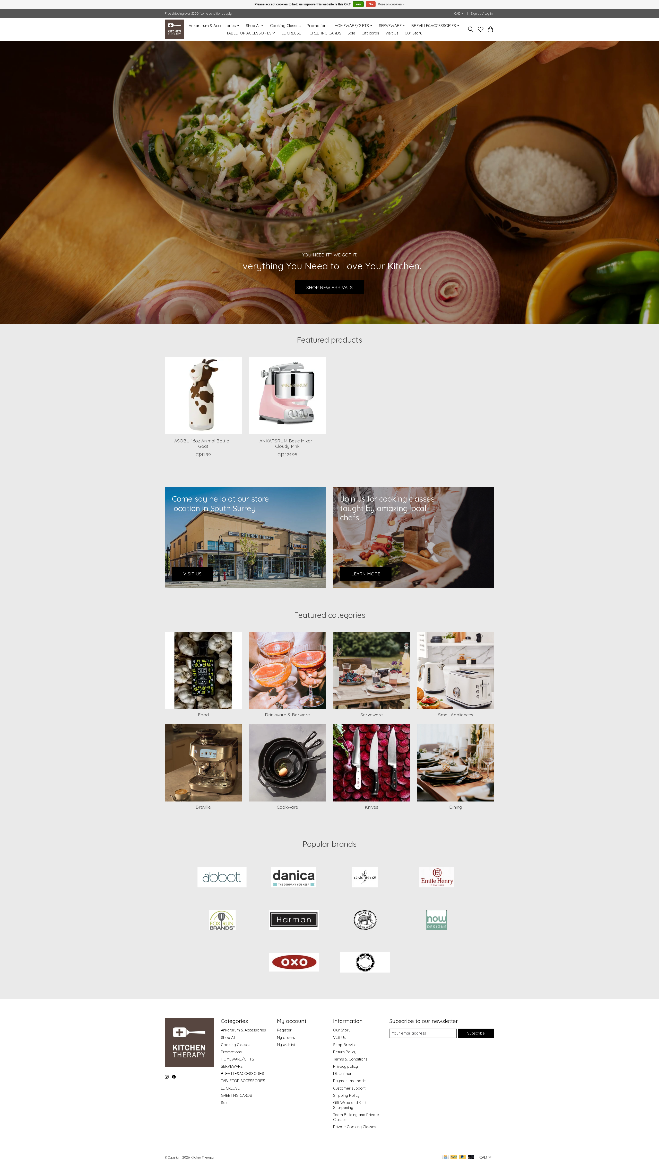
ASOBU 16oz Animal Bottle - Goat (203, 443)
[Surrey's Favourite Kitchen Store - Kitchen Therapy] (174, 29)
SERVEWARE (231, 1066)
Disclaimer (342, 1073)
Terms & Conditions (350, 1059)
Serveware (371, 714)
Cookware (287, 807)
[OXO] (294, 963)
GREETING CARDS (325, 33)
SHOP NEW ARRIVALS (329, 287)
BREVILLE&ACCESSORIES (242, 1073)
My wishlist (286, 1044)
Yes (358, 4)
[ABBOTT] (222, 878)
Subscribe (476, 1033)
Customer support (349, 1088)
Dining (455, 807)
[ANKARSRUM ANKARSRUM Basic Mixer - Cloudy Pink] (287, 395)
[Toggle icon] (470, 29)
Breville (203, 807)
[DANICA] (294, 878)
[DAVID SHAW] (365, 878)
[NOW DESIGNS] (436, 920)
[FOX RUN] (222, 920)
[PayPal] (453, 1157)
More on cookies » (391, 4)
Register (284, 1030)
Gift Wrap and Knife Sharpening (350, 1105)
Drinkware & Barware (287, 714)
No (371, 4)
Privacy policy (345, 1066)
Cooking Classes (285, 25)
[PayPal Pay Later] (462, 1157)
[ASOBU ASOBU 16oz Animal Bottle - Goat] (203, 395)
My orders (286, 1037)
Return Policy (344, 1051)
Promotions (317, 25)
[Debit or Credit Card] (471, 1157)
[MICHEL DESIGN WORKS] (365, 920)
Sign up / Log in (482, 13)
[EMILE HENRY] (436, 878)
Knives (371, 807)
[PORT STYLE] (365, 963)
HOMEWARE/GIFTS (237, 1059)
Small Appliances (455, 714)
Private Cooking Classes (354, 1126)
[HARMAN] (294, 920)
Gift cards (370, 33)
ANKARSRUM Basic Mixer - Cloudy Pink (287, 443)
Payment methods (349, 1080)
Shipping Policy (346, 1095)
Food (203, 714)
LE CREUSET (292, 33)
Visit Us (391, 33)
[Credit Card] (445, 1157)
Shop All (228, 1037)
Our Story (413, 33)
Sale (351, 33)
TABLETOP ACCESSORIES (243, 1080)
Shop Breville (345, 1044)
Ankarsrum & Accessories (243, 1030)
